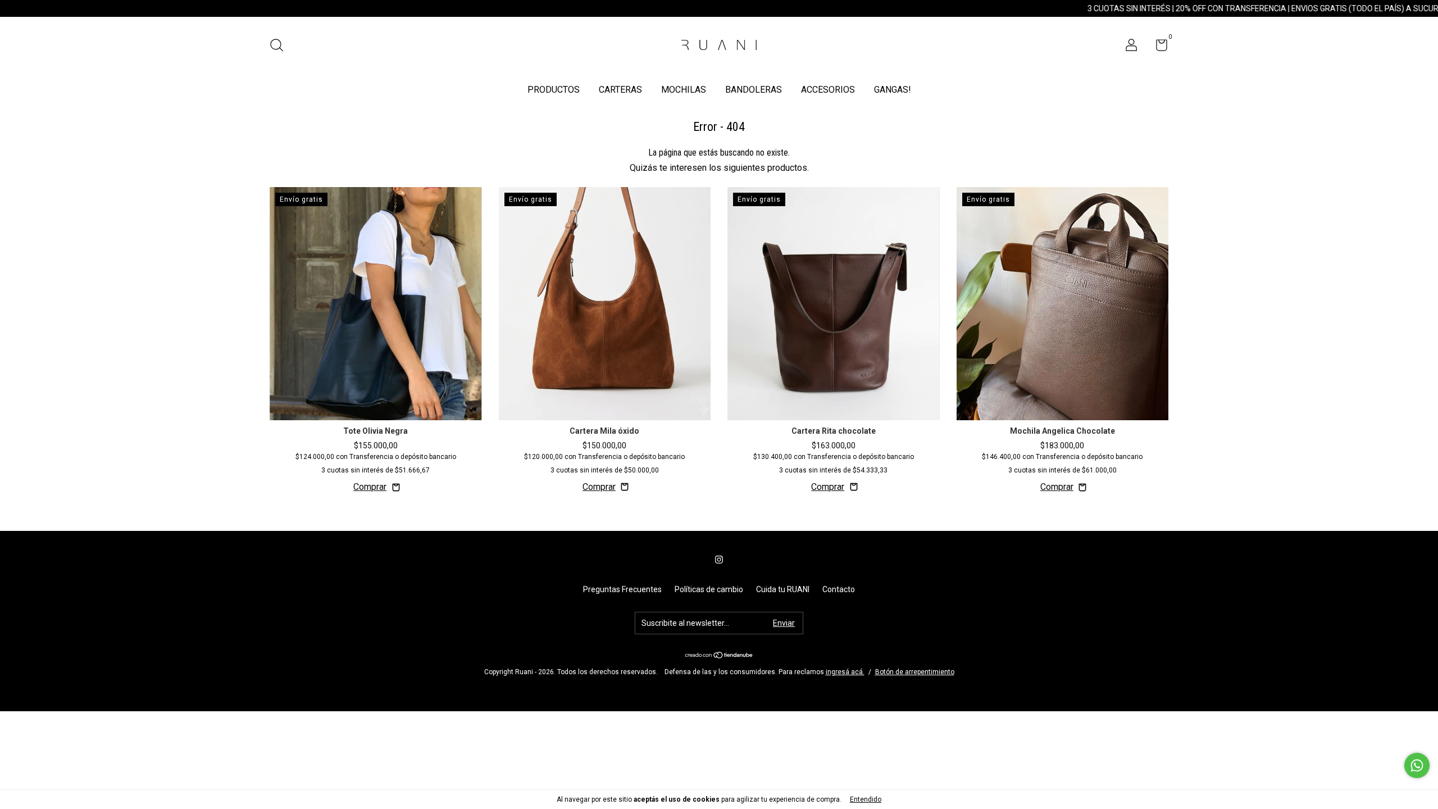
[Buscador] (281, 47)
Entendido (865, 799)
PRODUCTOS (553, 89)
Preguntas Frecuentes (622, 589)
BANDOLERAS (753, 89)
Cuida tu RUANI (782, 589)
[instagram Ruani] (719, 559)
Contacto (838, 589)
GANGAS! (892, 89)
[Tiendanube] (719, 656)
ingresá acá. (845, 672)
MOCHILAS (683, 89)
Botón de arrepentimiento (914, 672)
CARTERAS (620, 89)
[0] (1157, 47)
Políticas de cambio (709, 589)
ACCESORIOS (828, 89)
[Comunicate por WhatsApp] (1417, 765)
